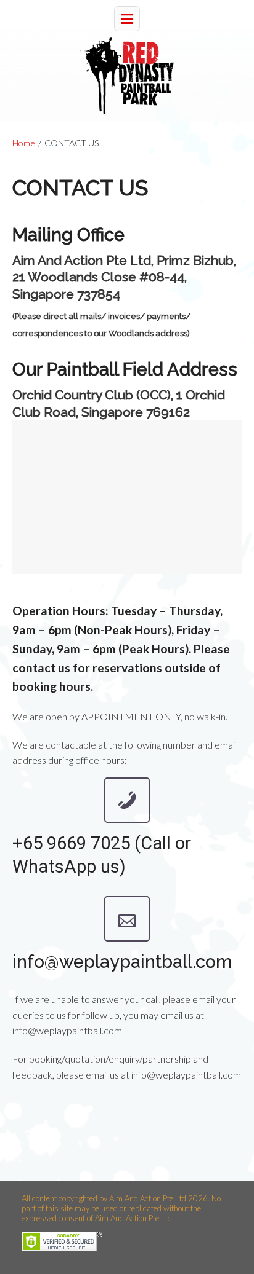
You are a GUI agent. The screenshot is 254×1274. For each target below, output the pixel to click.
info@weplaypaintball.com (122, 961)
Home (23, 143)
